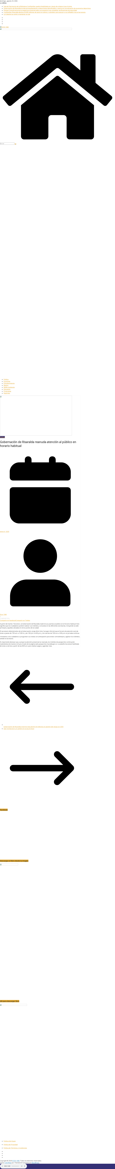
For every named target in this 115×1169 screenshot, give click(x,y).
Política (6, 379)
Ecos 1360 (3, 614)
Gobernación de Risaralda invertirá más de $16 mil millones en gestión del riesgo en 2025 (33, 727)
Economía (7, 381)
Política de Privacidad (11, 1145)
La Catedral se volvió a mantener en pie (17, 14)
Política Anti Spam (10, 1141)
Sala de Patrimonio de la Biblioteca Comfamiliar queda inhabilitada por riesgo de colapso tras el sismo (38, 6)
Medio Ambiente (9, 387)
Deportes (7, 393)
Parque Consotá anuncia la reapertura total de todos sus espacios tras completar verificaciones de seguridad (40, 10)
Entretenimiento (9, 383)
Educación (7, 389)
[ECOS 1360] (57, 141)
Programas (7, 391)
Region (6, 385)
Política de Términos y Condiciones (15, 1148)
